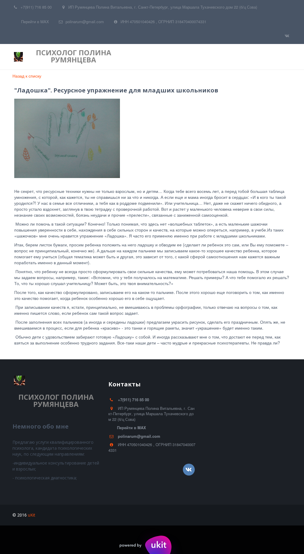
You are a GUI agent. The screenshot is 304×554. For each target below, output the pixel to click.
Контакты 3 (259, 56)
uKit (31, 515)
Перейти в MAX (35, 21)
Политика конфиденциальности (83, 56)
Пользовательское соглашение (165, 56)
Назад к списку (26, 76)
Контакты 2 (223, 56)
